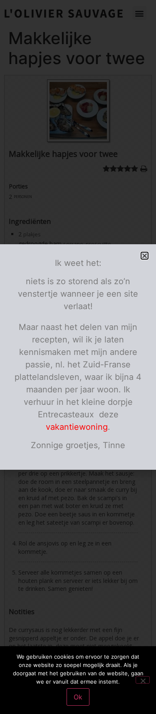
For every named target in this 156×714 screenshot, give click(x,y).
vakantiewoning (77, 427)
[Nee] (143, 680)
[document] (78, 357)
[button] (144, 256)
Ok (78, 697)
